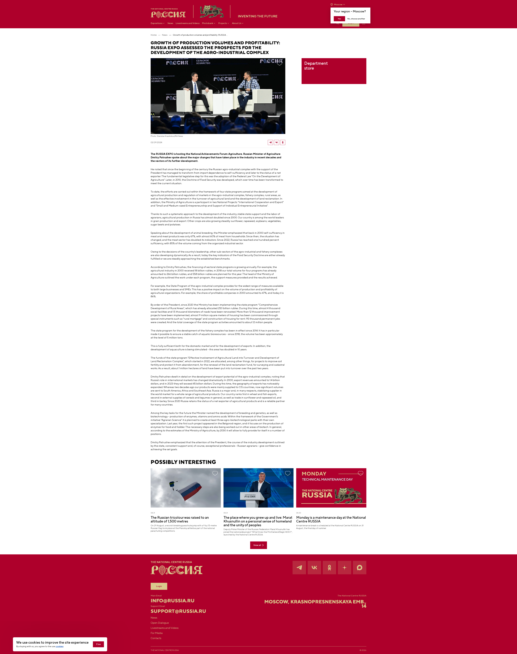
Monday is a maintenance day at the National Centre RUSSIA (331, 519)
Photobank (207, 23)
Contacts (156, 638)
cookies (59, 646)
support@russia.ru (178, 611)
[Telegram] (270, 142)
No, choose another (356, 19)
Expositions (156, 23)
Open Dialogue (160, 622)
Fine (98, 644)
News (170, 23)
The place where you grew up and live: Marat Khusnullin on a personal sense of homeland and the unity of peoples (257, 521)
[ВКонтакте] (276, 142)
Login (159, 586)
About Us (236, 23)
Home (154, 35)
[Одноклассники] (282, 142)
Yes (339, 19)
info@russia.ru (173, 600)
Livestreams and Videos (188, 23)
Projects (222, 23)
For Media (157, 632)
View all (257, 545)
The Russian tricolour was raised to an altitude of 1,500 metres (180, 519)
